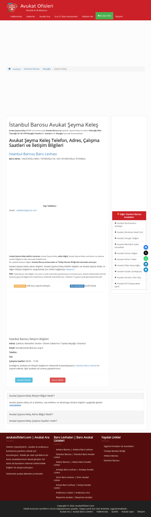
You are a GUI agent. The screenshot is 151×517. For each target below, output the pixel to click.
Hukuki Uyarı (128, 511)
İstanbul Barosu (111, 460)
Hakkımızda (16, 16)
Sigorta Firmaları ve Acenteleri (119, 446)
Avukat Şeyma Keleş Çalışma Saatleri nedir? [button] (33, 420)
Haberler (30, 16)
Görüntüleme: (20, 286)
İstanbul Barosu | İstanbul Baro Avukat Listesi (74, 456)
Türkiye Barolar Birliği (114, 451)
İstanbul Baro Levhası (86, 365)
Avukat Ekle (105, 15)
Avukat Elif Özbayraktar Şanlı (127, 285)
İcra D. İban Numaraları (66, 16)
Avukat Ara (45, 16)
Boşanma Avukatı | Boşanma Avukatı (74, 497)
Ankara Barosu (111, 455)
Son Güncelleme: (77, 286)
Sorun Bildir (58, 380)
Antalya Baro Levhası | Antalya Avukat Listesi (73, 471)
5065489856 (15, 405)
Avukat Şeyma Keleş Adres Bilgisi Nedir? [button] (31, 414)
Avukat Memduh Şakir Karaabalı (127, 246)
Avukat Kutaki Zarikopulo (129, 271)
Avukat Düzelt (24, 380)
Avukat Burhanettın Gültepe (125, 225)
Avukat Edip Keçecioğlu (128, 265)
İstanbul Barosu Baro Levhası (33, 153)
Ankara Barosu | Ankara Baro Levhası (74, 449)
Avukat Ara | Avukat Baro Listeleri (76, 511)
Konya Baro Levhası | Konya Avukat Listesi (72, 486)
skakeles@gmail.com (26, 210)
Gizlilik (114, 511)
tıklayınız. (70, 269)
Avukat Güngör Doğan (128, 238)
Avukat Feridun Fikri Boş (129, 277)
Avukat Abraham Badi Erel (130, 232)
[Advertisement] (75, 44)
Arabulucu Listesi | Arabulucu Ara (73, 492)
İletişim (119, 16)
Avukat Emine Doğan (127, 253)
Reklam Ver (87, 16)
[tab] (75, 396)
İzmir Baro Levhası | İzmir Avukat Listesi (71, 479)
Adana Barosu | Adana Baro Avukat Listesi (72, 463)
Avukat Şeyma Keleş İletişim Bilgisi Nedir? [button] (32, 395)
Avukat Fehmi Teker (127, 259)
